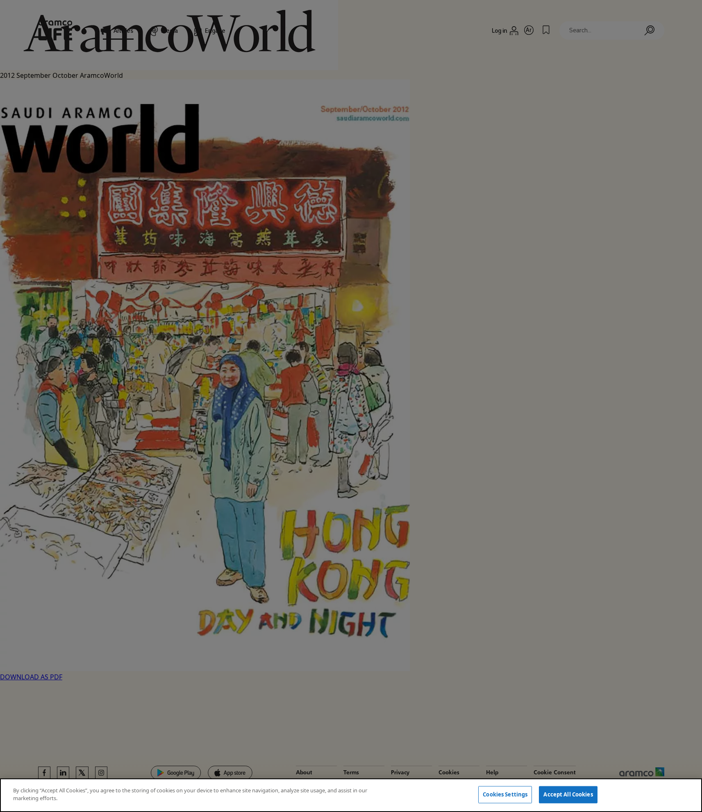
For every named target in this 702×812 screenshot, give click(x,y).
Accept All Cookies (568, 794)
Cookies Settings (505, 794)
